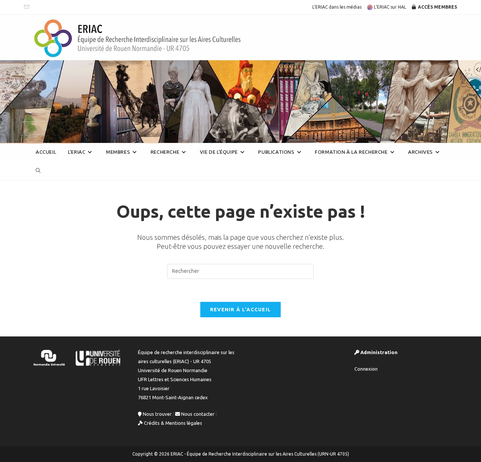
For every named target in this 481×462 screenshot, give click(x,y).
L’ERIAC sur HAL (389, 7)
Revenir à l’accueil (240, 309)
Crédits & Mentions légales (172, 423)
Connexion (366, 368)
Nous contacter (197, 414)
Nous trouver (157, 414)
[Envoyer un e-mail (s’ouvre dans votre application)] (28, 7)
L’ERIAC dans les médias (337, 7)
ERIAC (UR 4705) (58, 133)
